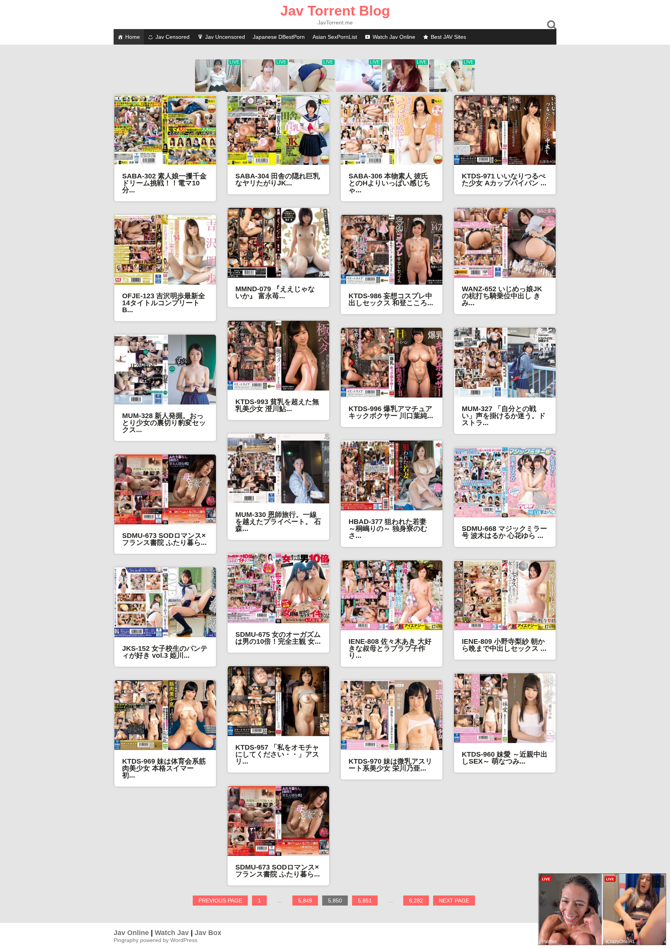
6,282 (419, 901)
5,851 (367, 901)
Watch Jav (172, 933)
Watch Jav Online (394, 37)
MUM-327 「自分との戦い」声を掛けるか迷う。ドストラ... (504, 416)
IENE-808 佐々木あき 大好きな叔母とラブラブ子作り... (390, 648)
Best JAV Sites (448, 37)
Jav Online (131, 933)
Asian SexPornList (335, 37)
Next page (454, 900)
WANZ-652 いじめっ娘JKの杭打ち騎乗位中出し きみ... (502, 296)
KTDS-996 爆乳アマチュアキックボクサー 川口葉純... (391, 412)
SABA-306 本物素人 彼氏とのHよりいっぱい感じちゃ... (389, 183)
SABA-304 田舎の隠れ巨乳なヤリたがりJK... (277, 179)
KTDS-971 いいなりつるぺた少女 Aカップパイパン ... (504, 179)
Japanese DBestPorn (279, 37)
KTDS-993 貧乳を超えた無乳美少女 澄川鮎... (277, 405)
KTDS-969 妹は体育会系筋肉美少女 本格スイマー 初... (164, 768)
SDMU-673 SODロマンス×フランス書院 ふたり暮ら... (164, 539)
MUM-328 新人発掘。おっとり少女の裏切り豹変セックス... (164, 423)
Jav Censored (172, 37)
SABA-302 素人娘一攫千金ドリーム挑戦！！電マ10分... (164, 183)
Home (132, 37)
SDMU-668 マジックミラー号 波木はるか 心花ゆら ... (504, 532)
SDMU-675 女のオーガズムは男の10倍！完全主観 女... (278, 638)
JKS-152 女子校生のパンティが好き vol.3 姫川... (164, 652)
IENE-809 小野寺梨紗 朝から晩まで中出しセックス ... (504, 645)
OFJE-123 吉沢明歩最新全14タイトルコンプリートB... (163, 303)
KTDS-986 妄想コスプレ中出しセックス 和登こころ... (391, 299)
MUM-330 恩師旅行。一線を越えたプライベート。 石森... (278, 521)
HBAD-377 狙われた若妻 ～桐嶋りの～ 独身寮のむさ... (388, 528)
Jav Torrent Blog (335, 11)
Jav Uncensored (225, 37)
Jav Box (208, 933)
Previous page (220, 900)
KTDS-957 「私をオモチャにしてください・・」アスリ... (277, 754)
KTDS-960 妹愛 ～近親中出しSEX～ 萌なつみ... (504, 757)
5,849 (308, 901)
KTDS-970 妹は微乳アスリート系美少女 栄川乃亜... (390, 764)
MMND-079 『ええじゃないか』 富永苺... (275, 292)
